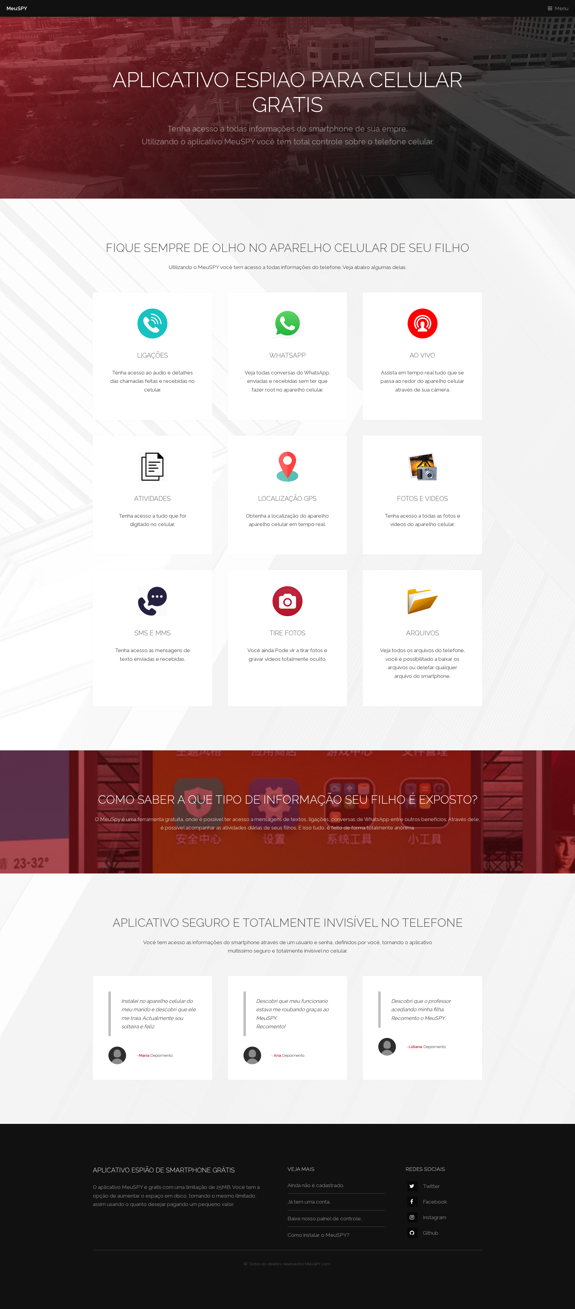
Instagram (434, 1217)
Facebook (435, 1202)
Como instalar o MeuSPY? (318, 1235)
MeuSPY (17, 8)
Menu (561, 8)
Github (430, 1233)
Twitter (431, 1186)
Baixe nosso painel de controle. (325, 1219)
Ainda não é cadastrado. (316, 1185)
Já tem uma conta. (309, 1202)
